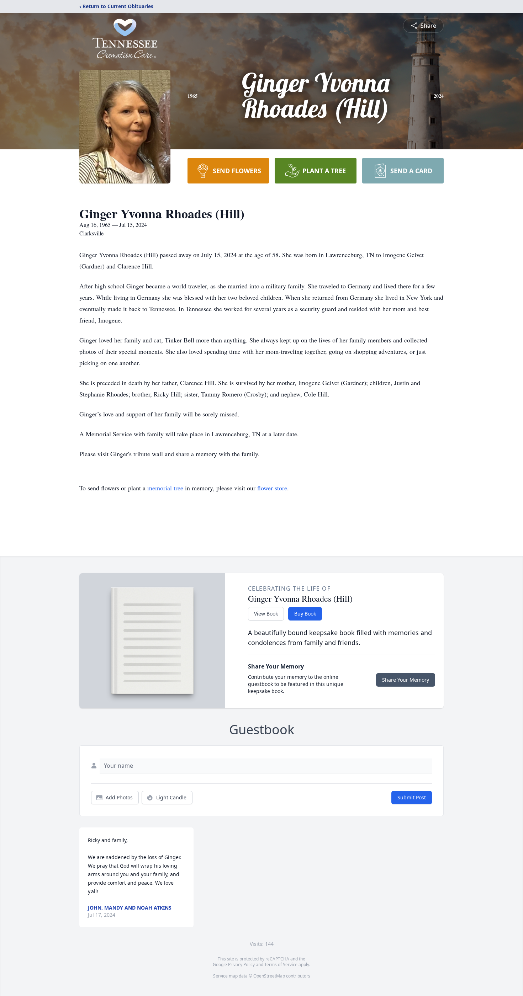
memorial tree (165, 488)
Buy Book (305, 613)
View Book (266, 613)
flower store (272, 488)
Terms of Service (280, 965)
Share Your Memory (405, 679)
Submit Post (411, 797)
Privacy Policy (241, 965)
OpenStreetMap (269, 976)
